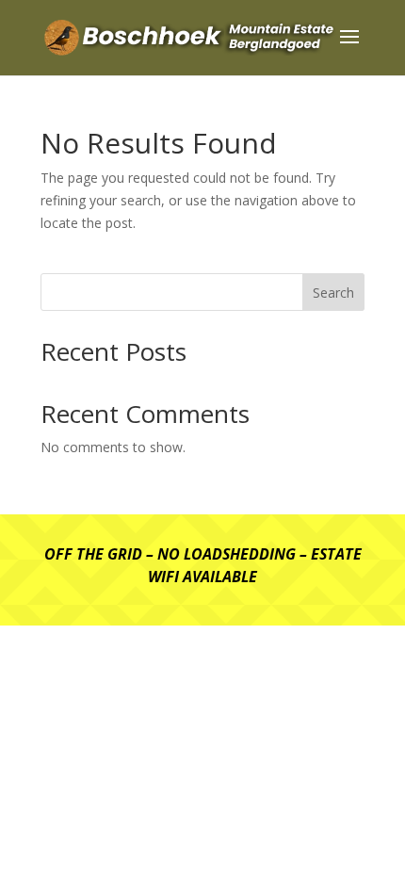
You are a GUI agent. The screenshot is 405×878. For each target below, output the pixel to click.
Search (333, 292)
